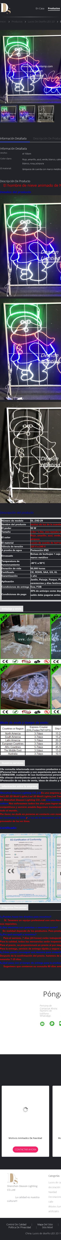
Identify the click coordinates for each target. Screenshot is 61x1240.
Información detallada (13, 138)
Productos (54, 8)
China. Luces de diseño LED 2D (42, 1233)
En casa (40, 8)
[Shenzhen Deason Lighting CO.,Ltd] (44, 1024)
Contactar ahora (30, 1149)
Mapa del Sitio (45, 1224)
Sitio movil (47, 1227)
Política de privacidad (19, 1227)
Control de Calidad (16, 1224)
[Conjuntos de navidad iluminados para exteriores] (30, 1109)
